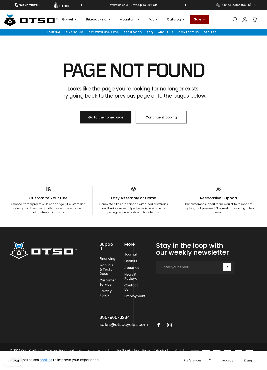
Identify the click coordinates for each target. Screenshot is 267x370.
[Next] (184, 5)
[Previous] (82, 5)
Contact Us (188, 32)
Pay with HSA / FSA (103, 32)
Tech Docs (133, 32)
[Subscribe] (227, 267)
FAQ (150, 32)
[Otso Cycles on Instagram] (169, 325)
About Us (165, 32)
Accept (227, 360)
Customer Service (107, 282)
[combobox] (237, 5)
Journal (54, 32)
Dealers (210, 32)
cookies (46, 359)
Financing (74, 32)
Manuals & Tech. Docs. (106, 269)
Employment (135, 296)
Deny (248, 360)
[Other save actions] (209, 359)
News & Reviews (130, 276)
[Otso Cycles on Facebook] (158, 325)
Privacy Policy (105, 293)
